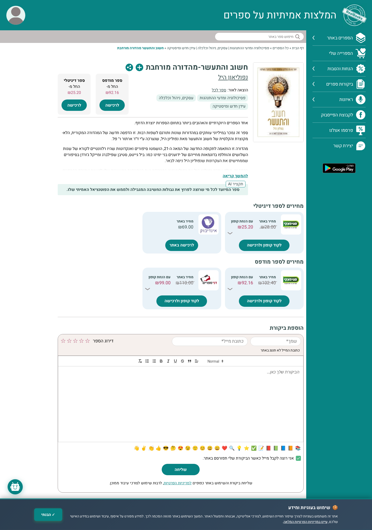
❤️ (224, 448)
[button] (15, 15)
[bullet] (154, 361)
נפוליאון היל (233, 77)
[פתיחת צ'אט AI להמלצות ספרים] (15, 486)
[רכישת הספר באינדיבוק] (208, 224)
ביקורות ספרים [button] (339, 84)
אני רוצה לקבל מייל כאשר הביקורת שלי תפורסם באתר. (248, 458)
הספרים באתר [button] (340, 38)
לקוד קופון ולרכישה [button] (264, 245)
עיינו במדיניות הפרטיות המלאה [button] (305, 522)
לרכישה (112, 105)
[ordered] (147, 361)
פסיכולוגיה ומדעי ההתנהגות (249, 48)
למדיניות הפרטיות (178, 483)
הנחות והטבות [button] (340, 68)
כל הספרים (281, 48)
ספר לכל (219, 90)
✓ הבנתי (48, 514)
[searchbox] (259, 36)
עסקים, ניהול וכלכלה (213, 48)
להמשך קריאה (235, 176)
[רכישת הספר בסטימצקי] (291, 224)
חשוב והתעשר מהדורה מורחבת (140, 48)
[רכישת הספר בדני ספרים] (208, 280)
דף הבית (298, 48)
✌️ (144, 448)
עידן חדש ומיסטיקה (181, 48)
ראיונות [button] (346, 99)
